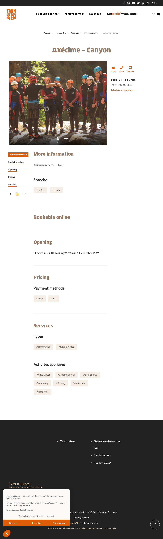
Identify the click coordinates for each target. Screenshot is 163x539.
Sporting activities (91, 33)
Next (66, 139)
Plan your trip (60, 33)
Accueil (47, 33)
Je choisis (36, 523)
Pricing (11, 177)
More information (18, 154)
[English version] (14, 441)
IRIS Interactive (90, 523)
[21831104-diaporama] (58, 103)
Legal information (77, 512)
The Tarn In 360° (102, 462)
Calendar (95, 14)
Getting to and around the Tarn (107, 444)
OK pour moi (59, 523)
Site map (112, 512)
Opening (12, 169)
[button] (7, 533)
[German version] (18, 441)
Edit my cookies (81, 517)
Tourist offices (67, 441)
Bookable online (16, 162)
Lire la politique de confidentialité (20, 510)
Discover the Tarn (47, 14)
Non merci (14, 523)
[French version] (9, 441)
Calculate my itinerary (122, 90)
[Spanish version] (23, 441)
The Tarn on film (102, 455)
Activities (75, 33)
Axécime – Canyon (97, 512)
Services (12, 184)
